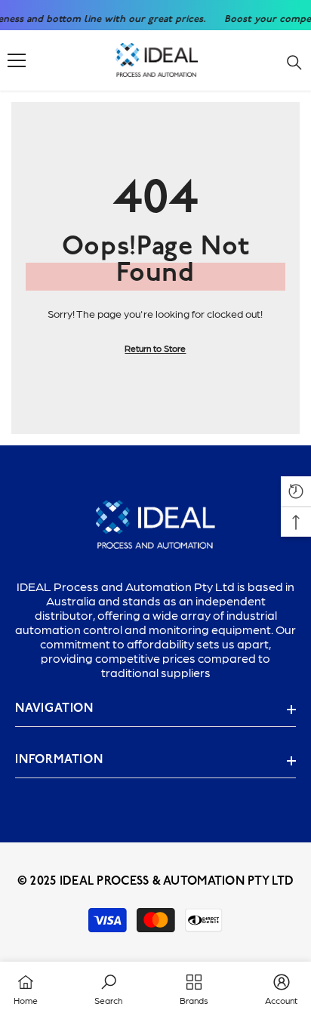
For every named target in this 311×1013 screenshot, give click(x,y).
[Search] (294, 63)
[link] (108, 987)
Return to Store (155, 348)
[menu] (17, 60)
